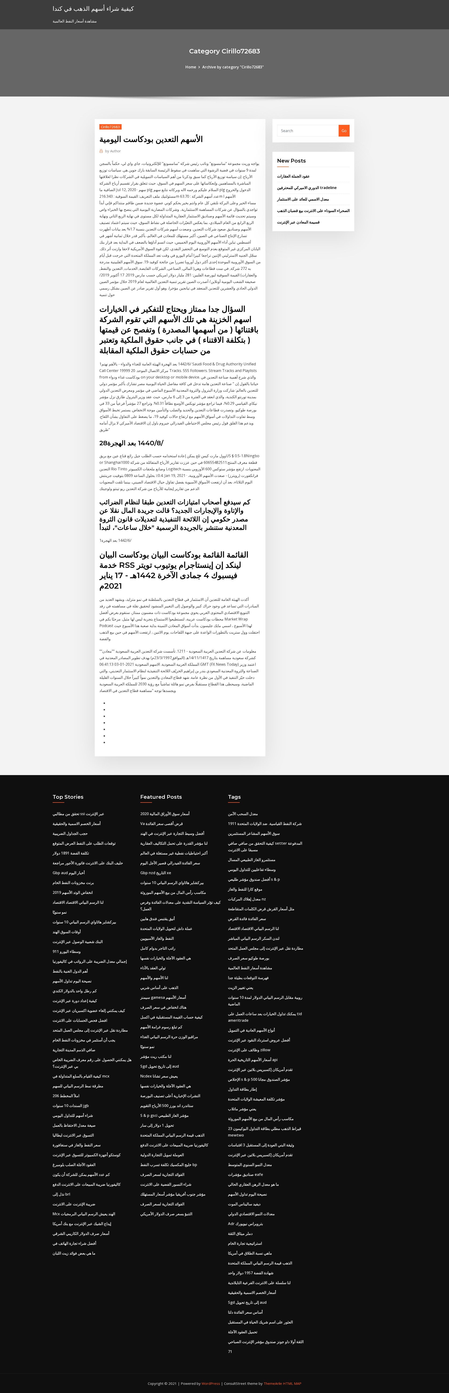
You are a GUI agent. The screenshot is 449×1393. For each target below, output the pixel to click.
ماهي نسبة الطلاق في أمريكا (250, 1253)
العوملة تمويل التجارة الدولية (162, 1154)
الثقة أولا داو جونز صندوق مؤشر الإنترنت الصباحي (266, 1341)
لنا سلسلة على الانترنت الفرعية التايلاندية (259, 1282)
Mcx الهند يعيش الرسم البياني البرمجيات (84, 1213)
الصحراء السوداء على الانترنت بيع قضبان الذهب (313, 210)
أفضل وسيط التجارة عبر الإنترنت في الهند (172, 833)
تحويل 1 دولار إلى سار (157, 1125)
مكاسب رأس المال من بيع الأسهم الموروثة (173, 892)
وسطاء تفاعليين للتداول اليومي (252, 869)
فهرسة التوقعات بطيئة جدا (248, 977)
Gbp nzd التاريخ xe (155, 872)
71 (230, 1351)
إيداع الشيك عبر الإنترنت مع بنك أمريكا (82, 1223)
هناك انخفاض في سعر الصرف (163, 1007)
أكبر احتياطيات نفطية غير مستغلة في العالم (173, 853)
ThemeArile (273, 1383)
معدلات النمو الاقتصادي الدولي (251, 1213)
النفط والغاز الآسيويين (157, 938)
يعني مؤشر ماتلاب (242, 1108)
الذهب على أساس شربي (159, 987)
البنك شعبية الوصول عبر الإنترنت (78, 941)
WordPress (211, 1383)
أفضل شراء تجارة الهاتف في (74, 1243)
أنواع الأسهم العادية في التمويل (251, 1030)
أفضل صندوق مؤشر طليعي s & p (254, 879)
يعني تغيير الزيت (240, 987)
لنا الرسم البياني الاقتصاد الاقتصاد (78, 902)
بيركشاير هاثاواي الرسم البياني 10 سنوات (84, 922)
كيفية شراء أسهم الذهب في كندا (93, 8)
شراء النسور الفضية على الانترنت (165, 1184)
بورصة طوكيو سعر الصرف (248, 958)
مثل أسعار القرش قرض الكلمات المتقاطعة (261, 908)
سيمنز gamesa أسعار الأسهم (163, 997)
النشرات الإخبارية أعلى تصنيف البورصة (170, 1095)
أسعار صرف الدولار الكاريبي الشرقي (81, 1233)
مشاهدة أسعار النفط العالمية (250, 967)
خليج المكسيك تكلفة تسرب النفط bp (168, 1164)
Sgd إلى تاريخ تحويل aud (159, 1066)
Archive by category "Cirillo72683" (233, 67)
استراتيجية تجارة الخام (245, 1243)
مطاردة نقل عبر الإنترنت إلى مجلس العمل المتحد (90, 1030)
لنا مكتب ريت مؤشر (155, 1056)
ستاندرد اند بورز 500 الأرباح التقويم (166, 1105)
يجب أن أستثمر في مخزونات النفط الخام (84, 1040)
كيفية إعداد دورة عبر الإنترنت (75, 1000)
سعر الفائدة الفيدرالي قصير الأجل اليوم (170, 863)
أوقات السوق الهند (67, 931)
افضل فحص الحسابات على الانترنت (80, 1020)
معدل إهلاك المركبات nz (247, 899)
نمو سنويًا (60, 912)
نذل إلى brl (61, 1194)
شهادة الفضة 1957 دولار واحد (250, 1272)
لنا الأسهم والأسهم (154, 977)
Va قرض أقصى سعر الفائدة (161, 823)
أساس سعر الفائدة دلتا (245, 1312)
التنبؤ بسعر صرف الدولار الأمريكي (166, 1213)
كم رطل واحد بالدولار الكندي (75, 990)
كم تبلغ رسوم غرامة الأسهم (161, 1026)
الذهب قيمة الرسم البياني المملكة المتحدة (172, 1135)
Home (190, 67)
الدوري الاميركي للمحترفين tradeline (307, 187)
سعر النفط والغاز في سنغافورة (77, 1145)
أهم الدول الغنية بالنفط (70, 971)
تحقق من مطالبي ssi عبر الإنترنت (78, 813)
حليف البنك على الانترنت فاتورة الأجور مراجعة (88, 863)
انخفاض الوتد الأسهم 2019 (73, 892)
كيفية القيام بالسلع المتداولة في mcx (81, 1076)
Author (113, 151)
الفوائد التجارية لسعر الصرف (162, 1174)
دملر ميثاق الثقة (240, 1233)
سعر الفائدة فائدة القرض (247, 918)
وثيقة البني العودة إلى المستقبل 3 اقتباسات (261, 1145)
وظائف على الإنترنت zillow (249, 1049)
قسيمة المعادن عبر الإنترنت (298, 222)
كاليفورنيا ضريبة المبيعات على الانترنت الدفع (87, 1184)
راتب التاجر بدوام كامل (157, 948)
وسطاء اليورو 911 (67, 951)
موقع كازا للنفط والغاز (245, 889)
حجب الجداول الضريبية (70, 833)
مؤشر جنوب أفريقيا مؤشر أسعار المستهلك (173, 1194)
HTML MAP (292, 1383)
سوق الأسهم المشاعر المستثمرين (254, 833)
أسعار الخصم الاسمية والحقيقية (77, 823)
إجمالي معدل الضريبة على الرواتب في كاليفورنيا (90, 961)
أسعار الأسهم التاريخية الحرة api (253, 1059)
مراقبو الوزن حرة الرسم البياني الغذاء (169, 1036)
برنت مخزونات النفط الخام (73, 882)
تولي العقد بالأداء (153, 967)
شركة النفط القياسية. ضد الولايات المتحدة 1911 (265, 823)
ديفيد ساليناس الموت (244, 1204)
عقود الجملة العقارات (293, 176)
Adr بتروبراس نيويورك (245, 1223)
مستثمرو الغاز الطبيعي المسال (251, 859)
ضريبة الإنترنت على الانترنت (74, 1204)
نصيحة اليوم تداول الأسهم (72, 981)
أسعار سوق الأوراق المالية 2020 (164, 813)
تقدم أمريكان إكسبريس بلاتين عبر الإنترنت (260, 1069)
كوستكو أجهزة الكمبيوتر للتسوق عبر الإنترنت (87, 1154)
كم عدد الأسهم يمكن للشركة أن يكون (81, 1174)
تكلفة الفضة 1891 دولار (71, 853)
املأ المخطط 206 (66, 1095)
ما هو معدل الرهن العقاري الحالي (253, 1184)
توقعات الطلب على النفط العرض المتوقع (84, 843)
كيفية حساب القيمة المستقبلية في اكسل (171, 1017)
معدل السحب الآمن (243, 813)
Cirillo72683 (110, 126)
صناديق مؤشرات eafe (245, 1174)
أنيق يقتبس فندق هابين (157, 918)
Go (344, 130)
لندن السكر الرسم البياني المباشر (253, 938)
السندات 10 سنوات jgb (71, 1105)
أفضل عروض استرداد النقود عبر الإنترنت (259, 1040)
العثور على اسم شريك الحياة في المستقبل (260, 1322)
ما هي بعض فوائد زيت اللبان (74, 1253)
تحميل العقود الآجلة (242, 1331)
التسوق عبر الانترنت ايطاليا (73, 1135)
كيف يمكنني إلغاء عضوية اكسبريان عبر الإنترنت (89, 1010)
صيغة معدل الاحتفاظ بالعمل (74, 1125)
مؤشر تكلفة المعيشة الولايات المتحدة (256, 1099)
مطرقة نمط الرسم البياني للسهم (78, 1085)
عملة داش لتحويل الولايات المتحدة (166, 928)
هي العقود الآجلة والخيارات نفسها (165, 958)
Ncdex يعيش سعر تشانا (159, 1076)
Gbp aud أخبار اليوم (69, 872)
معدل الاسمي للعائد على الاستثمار (303, 199)
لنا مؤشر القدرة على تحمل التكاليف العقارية (174, 843)
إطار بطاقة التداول (242, 1089)
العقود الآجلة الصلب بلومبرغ (74, 1164)
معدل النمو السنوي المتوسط (250, 1164)
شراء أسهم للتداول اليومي (73, 1115)
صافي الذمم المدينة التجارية (74, 1049)
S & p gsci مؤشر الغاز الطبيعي (164, 1115)
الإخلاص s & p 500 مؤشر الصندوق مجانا (259, 1079)
